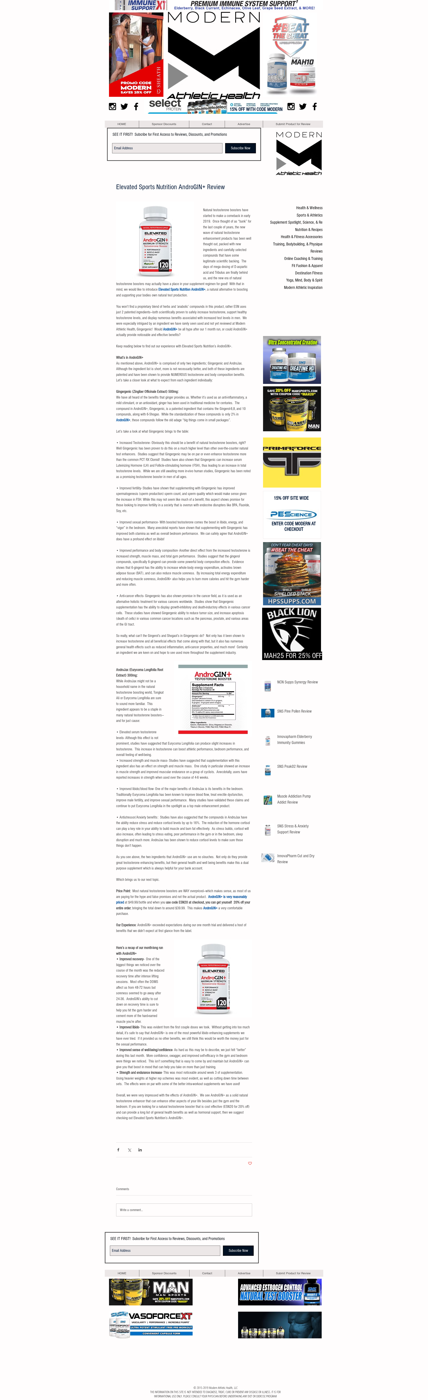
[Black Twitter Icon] (124, 106)
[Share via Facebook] (118, 1150)
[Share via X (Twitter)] (129, 1150)
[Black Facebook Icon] (136, 106)
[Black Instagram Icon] (112, 106)
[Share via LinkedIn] (140, 1150)
